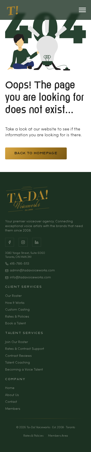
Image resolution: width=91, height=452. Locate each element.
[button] (84, 442)
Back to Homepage (35, 153)
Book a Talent (15, 323)
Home (9, 388)
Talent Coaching (17, 362)
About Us (12, 395)
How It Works (14, 303)
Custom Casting (17, 309)
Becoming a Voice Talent (24, 369)
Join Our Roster (16, 342)
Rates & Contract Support (24, 348)
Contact (11, 401)
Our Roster (13, 296)
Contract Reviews (18, 355)
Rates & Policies (17, 316)
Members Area (58, 435)
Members (12, 408)
